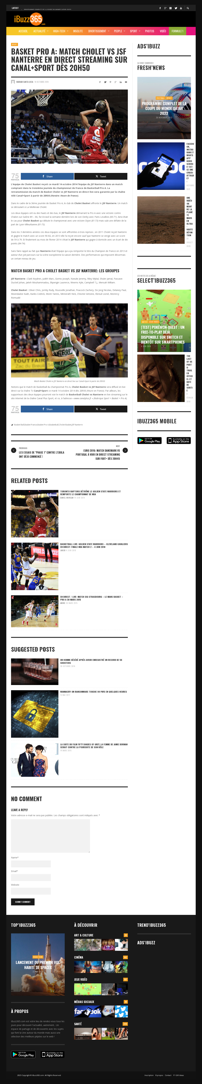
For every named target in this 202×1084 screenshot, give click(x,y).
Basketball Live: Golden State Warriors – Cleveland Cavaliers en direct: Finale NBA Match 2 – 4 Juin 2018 (94, 545)
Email (14, 871)
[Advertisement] (133, 18)
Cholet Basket (65, 424)
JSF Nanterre (77, 424)
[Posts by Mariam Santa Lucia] (13, 82)
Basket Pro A (43, 424)
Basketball (54, 424)
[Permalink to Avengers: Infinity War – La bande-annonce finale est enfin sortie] (121, 967)
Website (15, 884)
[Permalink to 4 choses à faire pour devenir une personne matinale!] (87, 1034)
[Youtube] (180, 8)
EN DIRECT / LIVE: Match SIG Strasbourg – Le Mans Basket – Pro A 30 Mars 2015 (91, 598)
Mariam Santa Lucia (24, 81)
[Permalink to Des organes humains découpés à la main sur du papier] (121, 945)
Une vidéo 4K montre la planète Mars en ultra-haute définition (190, 216)
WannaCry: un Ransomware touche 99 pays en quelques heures (93, 691)
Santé (78, 1024)
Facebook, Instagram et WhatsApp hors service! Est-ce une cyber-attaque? (190, 161)
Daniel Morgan (67, 497)
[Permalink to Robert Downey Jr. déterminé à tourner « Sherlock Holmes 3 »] (108, 967)
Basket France (30, 424)
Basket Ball (19, 424)
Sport (14, 44)
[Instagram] (170, 8)
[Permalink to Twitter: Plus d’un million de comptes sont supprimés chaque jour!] (121, 1011)
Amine (62, 603)
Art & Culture (83, 935)
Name (15, 857)
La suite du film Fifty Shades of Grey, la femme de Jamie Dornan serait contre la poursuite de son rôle (94, 746)
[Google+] (165, 8)
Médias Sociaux (84, 1002)
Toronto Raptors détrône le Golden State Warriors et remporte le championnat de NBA (90, 493)
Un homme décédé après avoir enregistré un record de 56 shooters (91, 661)
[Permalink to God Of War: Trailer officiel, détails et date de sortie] (108, 989)
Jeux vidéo (80, 979)
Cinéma (78, 957)
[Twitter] (175, 8)
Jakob (62, 550)
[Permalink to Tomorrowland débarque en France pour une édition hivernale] (108, 945)
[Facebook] (160, 8)
